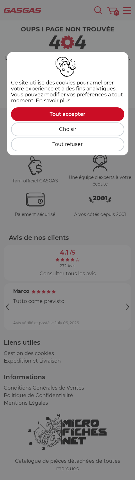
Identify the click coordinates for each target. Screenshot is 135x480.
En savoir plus (53, 101)
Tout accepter (67, 114)
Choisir (67, 129)
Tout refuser (67, 144)
